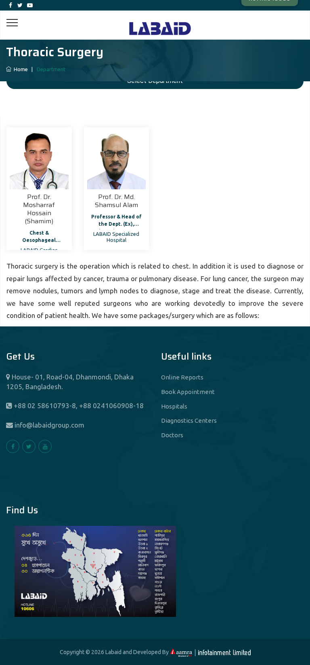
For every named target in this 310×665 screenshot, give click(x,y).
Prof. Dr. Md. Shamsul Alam (116, 201)
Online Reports (182, 377)
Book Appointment (188, 391)
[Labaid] (155, 19)
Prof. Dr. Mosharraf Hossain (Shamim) (39, 209)
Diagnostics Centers (189, 420)
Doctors (172, 435)
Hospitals (174, 406)
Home (20, 69)
